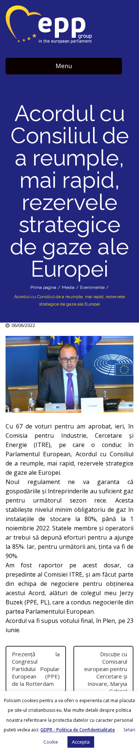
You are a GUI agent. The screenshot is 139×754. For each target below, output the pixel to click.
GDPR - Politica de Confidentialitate (77, 730)
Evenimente (92, 287)
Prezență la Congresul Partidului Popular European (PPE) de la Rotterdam (36, 668)
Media (68, 287)
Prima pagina (43, 287)
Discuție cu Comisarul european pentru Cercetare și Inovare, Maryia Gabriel (105, 672)
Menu (64, 66)
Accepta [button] (81, 741)
